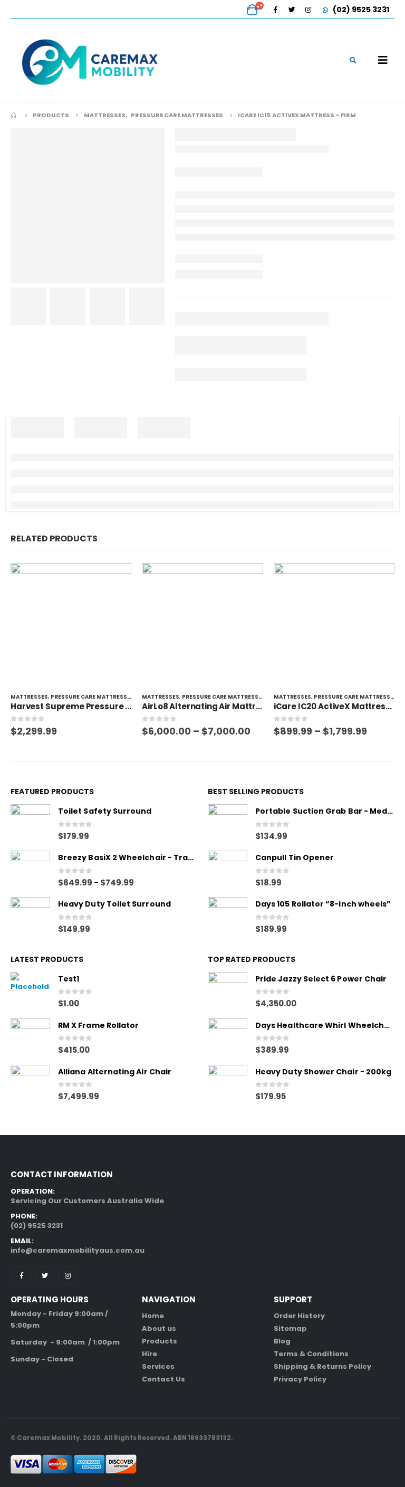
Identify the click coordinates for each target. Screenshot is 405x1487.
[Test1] (30, 992)
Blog (282, 1341)
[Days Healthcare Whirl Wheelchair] (227, 1038)
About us (159, 1328)
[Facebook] (275, 9)
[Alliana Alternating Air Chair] (30, 1084)
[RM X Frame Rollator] (30, 1038)
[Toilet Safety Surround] (30, 824)
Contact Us (163, 1379)
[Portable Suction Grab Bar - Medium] (227, 824)
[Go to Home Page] (14, 115)
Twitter (44, 1275)
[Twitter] (291, 9)
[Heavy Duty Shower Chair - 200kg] (227, 1084)
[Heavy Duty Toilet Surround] (30, 917)
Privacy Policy (300, 1379)
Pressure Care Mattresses (92, 697)
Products (159, 1341)
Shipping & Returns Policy (322, 1366)
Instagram (68, 1275)
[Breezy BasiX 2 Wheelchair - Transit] (30, 870)
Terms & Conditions (311, 1354)
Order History (299, 1316)
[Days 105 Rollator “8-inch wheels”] (227, 917)
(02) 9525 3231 (360, 9)
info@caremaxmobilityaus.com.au (77, 1250)
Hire (149, 1354)
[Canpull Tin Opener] (227, 870)
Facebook (21, 1275)
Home (153, 1316)
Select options (245, 580)
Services (158, 1366)
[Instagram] (308, 9)
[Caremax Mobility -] (90, 60)
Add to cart (113, 580)
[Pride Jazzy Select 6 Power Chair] (227, 992)
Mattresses (29, 697)
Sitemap (290, 1328)
